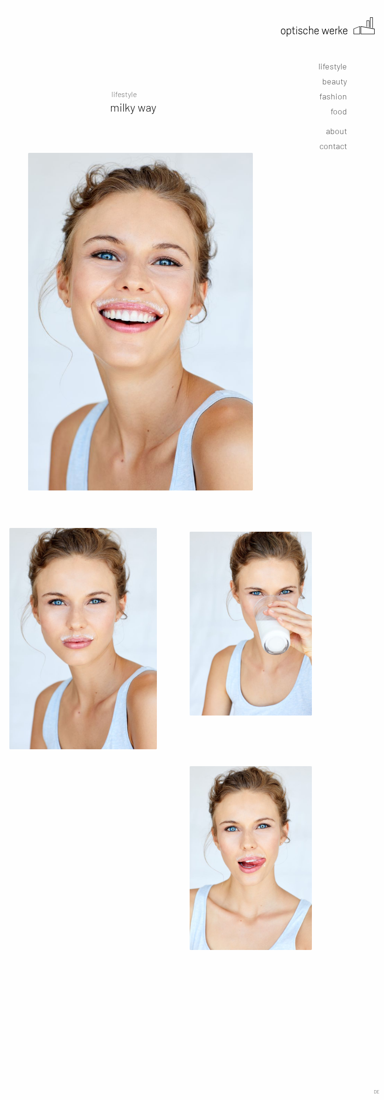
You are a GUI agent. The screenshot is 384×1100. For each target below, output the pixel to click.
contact (333, 146)
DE (376, 1091)
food (339, 111)
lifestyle (332, 66)
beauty (334, 81)
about (336, 131)
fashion (333, 96)
